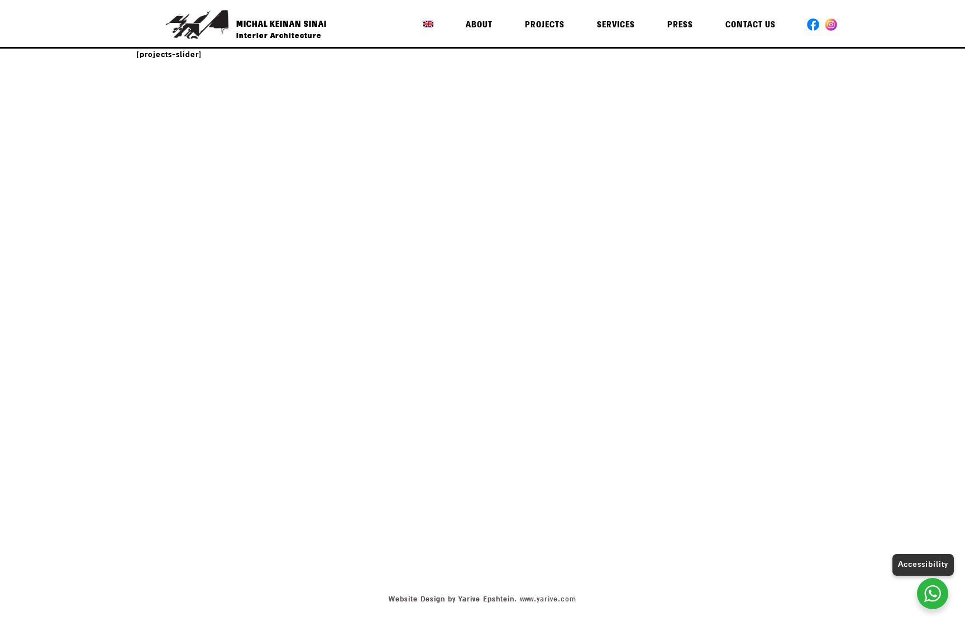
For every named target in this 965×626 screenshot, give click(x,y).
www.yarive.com (548, 599)
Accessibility (923, 564)
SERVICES (616, 25)
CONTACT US (750, 25)
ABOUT (479, 25)
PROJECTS (545, 25)
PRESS (680, 25)
